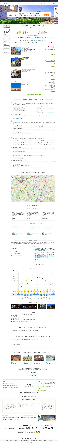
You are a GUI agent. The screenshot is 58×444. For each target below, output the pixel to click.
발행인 (27, 440)
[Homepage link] (3, 5)
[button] (51, 3)
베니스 (47, 362)
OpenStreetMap (53, 201)
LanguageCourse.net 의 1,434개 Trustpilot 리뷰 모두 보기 (10, 419)
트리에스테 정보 (34, 42)
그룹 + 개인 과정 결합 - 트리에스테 (18, 110)
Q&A (40, 42)
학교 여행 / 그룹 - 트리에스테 (17, 158)
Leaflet (50, 201)
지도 (20, 42)
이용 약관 (7, 440)
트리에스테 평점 (27, 42)
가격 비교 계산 (46, 15)
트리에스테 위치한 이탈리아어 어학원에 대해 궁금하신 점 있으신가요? (33, 368)
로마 (34, 362)
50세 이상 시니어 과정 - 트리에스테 (18, 108)
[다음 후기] (54, 406)
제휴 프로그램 (45, 440)
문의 (24, 440)
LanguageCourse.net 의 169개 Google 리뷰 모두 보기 (28, 417)
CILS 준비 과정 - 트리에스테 (17, 125)
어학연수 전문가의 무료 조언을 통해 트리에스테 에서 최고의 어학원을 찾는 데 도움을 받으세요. (33, 369)
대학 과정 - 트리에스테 (16, 164)
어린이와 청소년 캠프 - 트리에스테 (18, 151)
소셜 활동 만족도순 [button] (40, 40)
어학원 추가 (50, 440)
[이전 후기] (4, 406)
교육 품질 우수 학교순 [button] (34, 40)
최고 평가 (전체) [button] (24, 40)
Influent (28, 106)
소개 (21, 440)
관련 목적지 (50, 42)
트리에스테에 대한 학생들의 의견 (33, 35)
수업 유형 (15, 42)
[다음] (55, 215)
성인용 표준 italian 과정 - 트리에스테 (18, 109)
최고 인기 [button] (28, 40)
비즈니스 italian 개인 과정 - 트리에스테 (19, 132)
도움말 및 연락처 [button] (5, 3)
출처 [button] (36, 253)
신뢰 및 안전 (40, 440)
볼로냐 (12, 362)
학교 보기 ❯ (53, 54)
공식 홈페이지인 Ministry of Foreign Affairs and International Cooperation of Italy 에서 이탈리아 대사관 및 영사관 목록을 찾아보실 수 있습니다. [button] (45, 256)
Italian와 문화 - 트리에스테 (17, 107)
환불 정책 (11, 440)
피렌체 (24, 362)
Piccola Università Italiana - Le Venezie (49, 112)
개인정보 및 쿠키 (16, 440)
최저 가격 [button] (45, 40)
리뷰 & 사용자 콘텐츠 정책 (33, 440)
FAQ (45, 42)
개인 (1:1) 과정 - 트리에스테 (17, 118)
